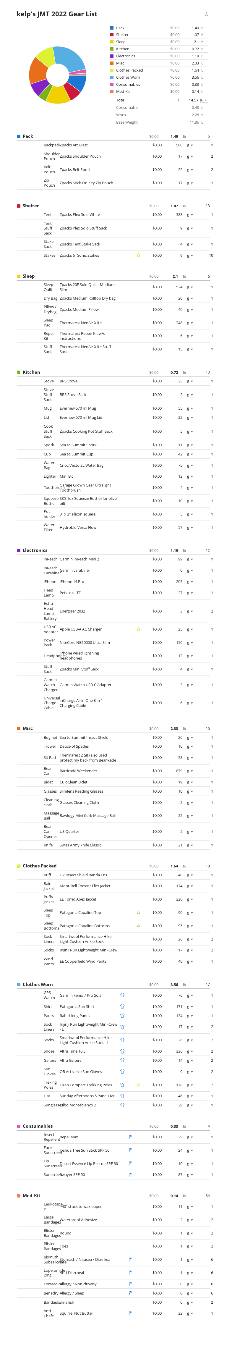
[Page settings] (206, 13)
